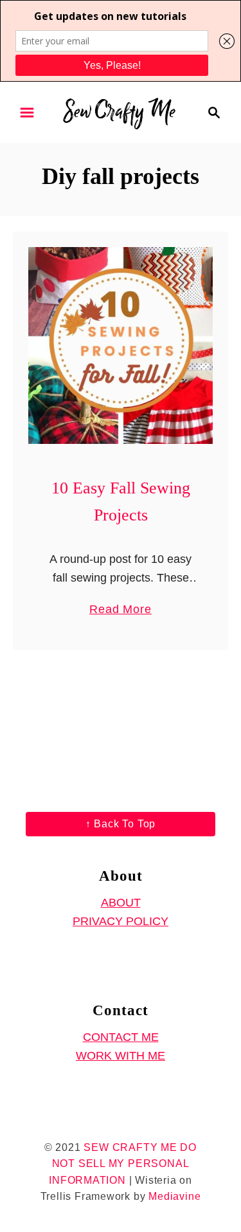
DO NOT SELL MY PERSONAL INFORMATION (123, 1164)
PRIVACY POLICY (120, 921)
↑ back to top (120, 823)
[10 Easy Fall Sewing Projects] (120, 345)
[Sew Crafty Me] (120, 111)
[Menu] (27, 113)
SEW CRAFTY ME (130, 1147)
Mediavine (174, 1196)
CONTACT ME (121, 1037)
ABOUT (121, 902)
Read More (120, 610)
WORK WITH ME (120, 1055)
